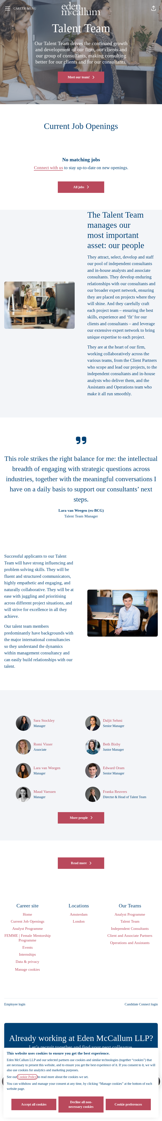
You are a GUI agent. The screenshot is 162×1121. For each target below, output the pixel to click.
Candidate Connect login (141, 1004)
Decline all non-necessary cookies (81, 1104)
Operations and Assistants (130, 943)
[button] (153, 8)
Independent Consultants (130, 928)
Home (27, 914)
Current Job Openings (27, 921)
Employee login (14, 1004)
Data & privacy (27, 961)
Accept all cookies (33, 1104)
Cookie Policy (27, 1077)
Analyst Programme (27, 928)
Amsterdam (79, 914)
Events (27, 947)
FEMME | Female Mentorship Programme (27, 937)
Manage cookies (27, 969)
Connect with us (48, 167)
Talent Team (129, 921)
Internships (27, 954)
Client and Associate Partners (129, 935)
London (79, 921)
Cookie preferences (128, 1104)
